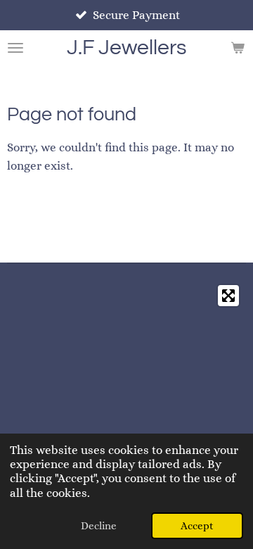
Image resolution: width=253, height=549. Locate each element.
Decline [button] (99, 525)
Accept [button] (197, 525)
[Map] (126, 383)
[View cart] (237, 47)
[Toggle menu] (15, 47)
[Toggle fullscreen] (228, 295)
